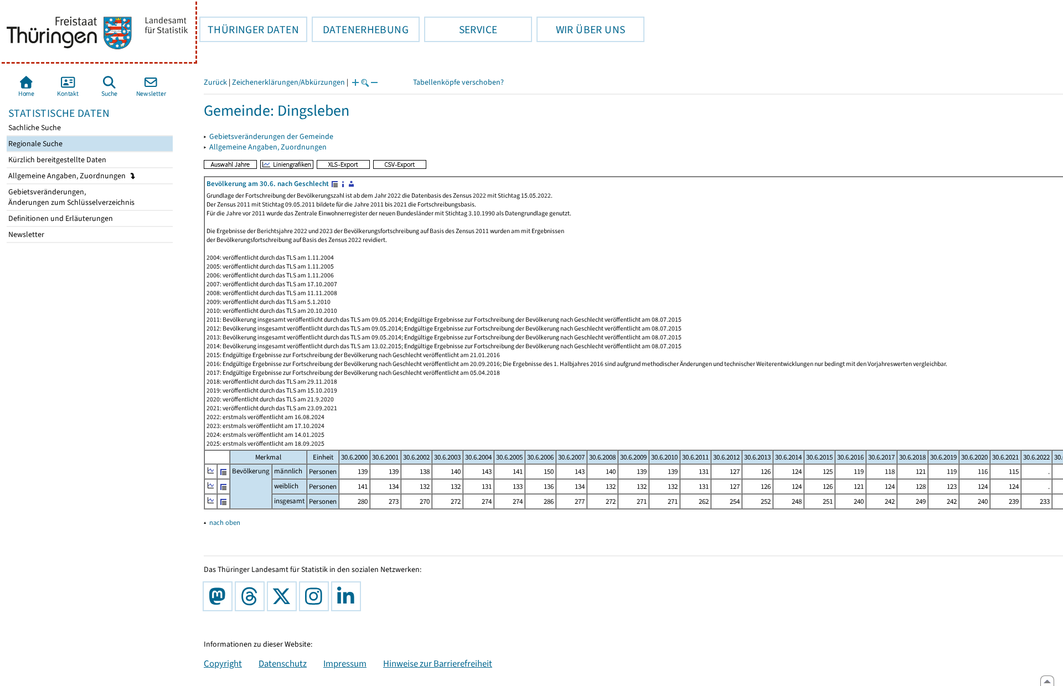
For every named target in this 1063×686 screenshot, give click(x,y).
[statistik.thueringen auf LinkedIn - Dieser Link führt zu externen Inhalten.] (348, 596)
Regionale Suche (35, 143)
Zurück (215, 82)
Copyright (223, 663)
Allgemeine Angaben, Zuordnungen (68, 176)
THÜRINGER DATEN (249, 29)
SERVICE (460, 29)
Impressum (345, 663)
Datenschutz (283, 663)
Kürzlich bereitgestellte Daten (56, 159)
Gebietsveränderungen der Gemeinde (271, 136)
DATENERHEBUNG (360, 29)
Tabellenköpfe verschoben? (458, 82)
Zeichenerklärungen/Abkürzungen (288, 82)
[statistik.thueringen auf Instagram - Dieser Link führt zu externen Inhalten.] (316, 596)
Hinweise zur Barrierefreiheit (437, 663)
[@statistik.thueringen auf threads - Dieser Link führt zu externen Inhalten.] (252, 596)
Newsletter (25, 234)
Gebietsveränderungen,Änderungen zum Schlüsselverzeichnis (71, 197)
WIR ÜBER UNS (580, 29)
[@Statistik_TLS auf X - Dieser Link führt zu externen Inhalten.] (284, 596)
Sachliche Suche (34, 127)
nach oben (224, 522)
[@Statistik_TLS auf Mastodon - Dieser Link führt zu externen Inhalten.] (220, 596)
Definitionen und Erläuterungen (60, 218)
